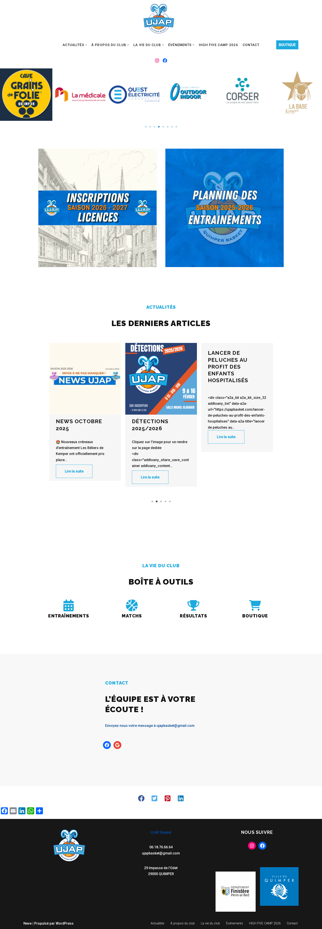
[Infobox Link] (69, 610)
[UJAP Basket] (158, 18)
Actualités (157, 923)
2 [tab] (150, 127)
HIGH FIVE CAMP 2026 (218, 45)
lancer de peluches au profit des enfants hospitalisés (152, 366)
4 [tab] (159, 127)
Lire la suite (74, 477)
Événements (234, 923)
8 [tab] (176, 127)
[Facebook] (165, 60)
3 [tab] (154, 127)
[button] (86, 45)
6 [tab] (167, 127)
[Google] (117, 745)
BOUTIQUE (287, 45)
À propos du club (182, 923)
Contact (251, 45)
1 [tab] (145, 127)
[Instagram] (157, 60)
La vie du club (210, 923)
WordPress (65, 923)
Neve (27, 923)
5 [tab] (163, 127)
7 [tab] (172, 127)
